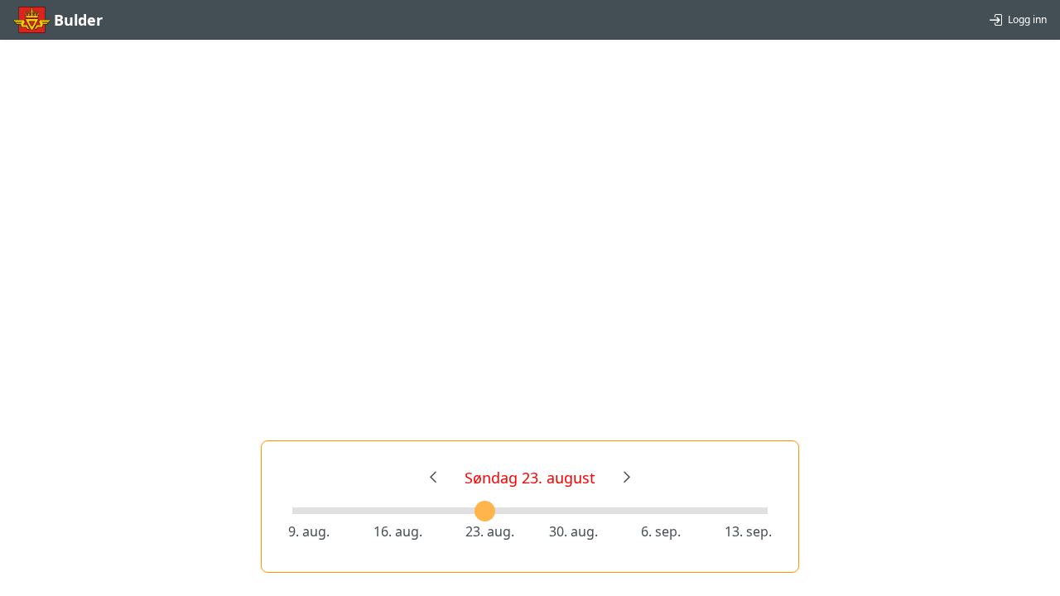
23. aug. (489, 531)
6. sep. (661, 531)
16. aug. (397, 531)
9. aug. (309, 531)
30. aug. (573, 531)
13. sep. (748, 531)
